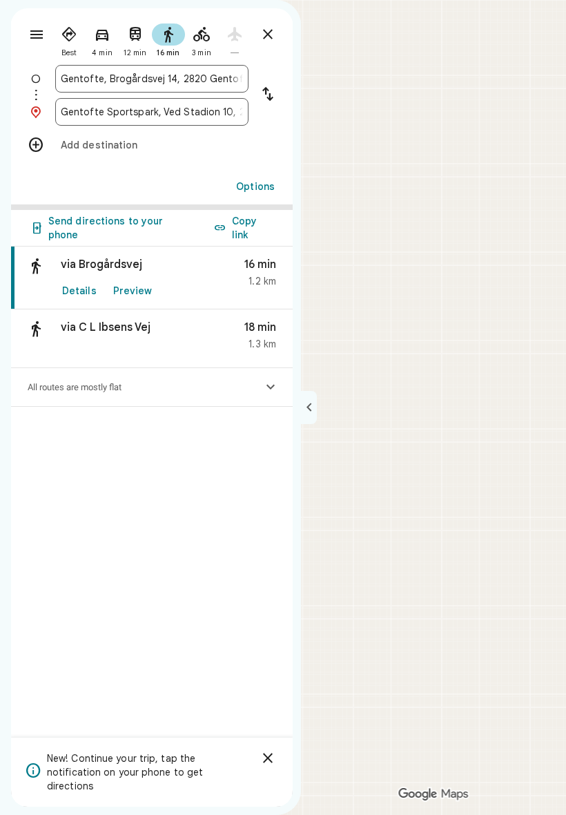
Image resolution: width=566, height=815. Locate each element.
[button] (152, 338)
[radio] (69, 39)
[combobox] (152, 79)
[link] (152, 278)
